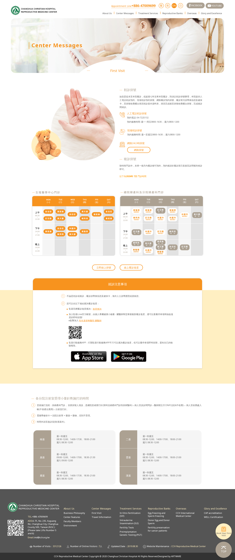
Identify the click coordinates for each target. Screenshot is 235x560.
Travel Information (101, 517)
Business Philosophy (74, 513)
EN (174, 5)
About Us (107, 13)
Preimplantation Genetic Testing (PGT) (131, 533)
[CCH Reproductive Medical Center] (34, 10)
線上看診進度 (131, 267)
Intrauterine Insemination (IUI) (129, 522)
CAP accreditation (213, 513)
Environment (70, 525)
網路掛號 (139, 150)
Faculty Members (72, 521)
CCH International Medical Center (185, 515)
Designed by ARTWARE (169, 556)
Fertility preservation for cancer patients (159, 529)
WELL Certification (213, 517)
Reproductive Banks (172, 13)
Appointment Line (133, 6)
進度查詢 (97, 308)
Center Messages (125, 13)
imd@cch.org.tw (42, 537)
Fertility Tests (127, 527)
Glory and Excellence (211, 13)
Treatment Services (148, 13)
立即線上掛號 (103, 267)
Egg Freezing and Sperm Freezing (156, 515)
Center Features (72, 517)
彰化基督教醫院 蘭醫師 (90, 320)
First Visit (96, 513)
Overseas (192, 13)
